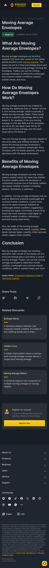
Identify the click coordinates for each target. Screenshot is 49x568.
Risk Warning (30, 553)
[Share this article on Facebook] (15, 297)
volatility (35, 229)
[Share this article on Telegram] (27, 297)
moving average (30, 62)
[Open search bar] (28, 5)
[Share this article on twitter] (3, 297)
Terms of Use (20, 553)
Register (36, 5)
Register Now (24, 423)
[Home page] (18, 5)
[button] (44, 5)
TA (12, 59)
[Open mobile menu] (45, 5)
